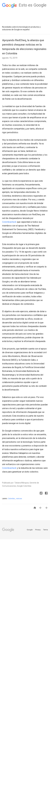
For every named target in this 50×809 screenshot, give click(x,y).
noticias (19, 499)
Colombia (11, 499)
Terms (45, 530)
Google (30, 530)
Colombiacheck (9, 222)
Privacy (38, 530)
